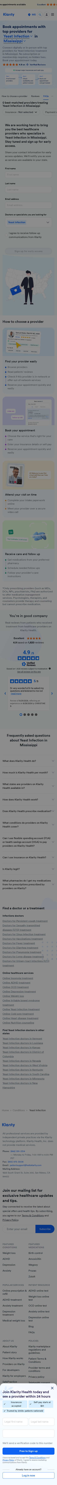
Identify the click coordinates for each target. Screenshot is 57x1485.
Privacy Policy (8, 1460)
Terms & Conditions (37, 1458)
